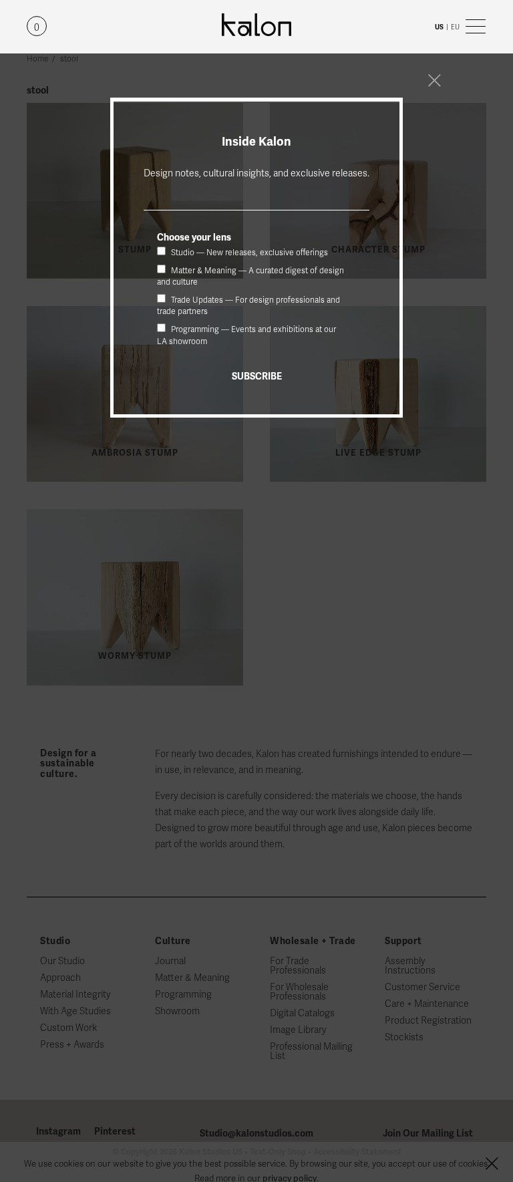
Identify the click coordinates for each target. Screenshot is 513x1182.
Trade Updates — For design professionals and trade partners (248, 306)
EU (455, 27)
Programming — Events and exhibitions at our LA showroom (246, 335)
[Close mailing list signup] (434, 80)
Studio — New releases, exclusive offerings (248, 252)
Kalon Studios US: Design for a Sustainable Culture (256, 25)
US (439, 27)
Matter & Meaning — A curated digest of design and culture (250, 276)
